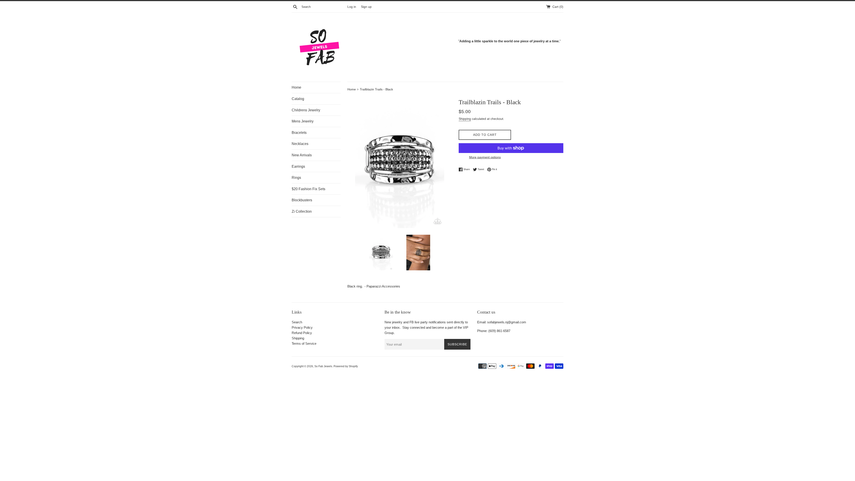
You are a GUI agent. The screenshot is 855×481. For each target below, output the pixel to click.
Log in (351, 6)
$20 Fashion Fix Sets (308, 189)
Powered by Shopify (346, 366)
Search (297, 322)
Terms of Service (304, 343)
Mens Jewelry (303, 121)
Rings (296, 177)
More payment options (485, 157)
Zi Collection (302, 211)
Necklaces (300, 144)
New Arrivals (302, 155)
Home (296, 87)
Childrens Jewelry (306, 110)
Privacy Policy (302, 327)
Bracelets (299, 133)
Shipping (465, 118)
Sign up (366, 6)
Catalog (298, 99)
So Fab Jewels (323, 366)
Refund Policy (302, 333)
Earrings (298, 166)
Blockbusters (302, 200)
